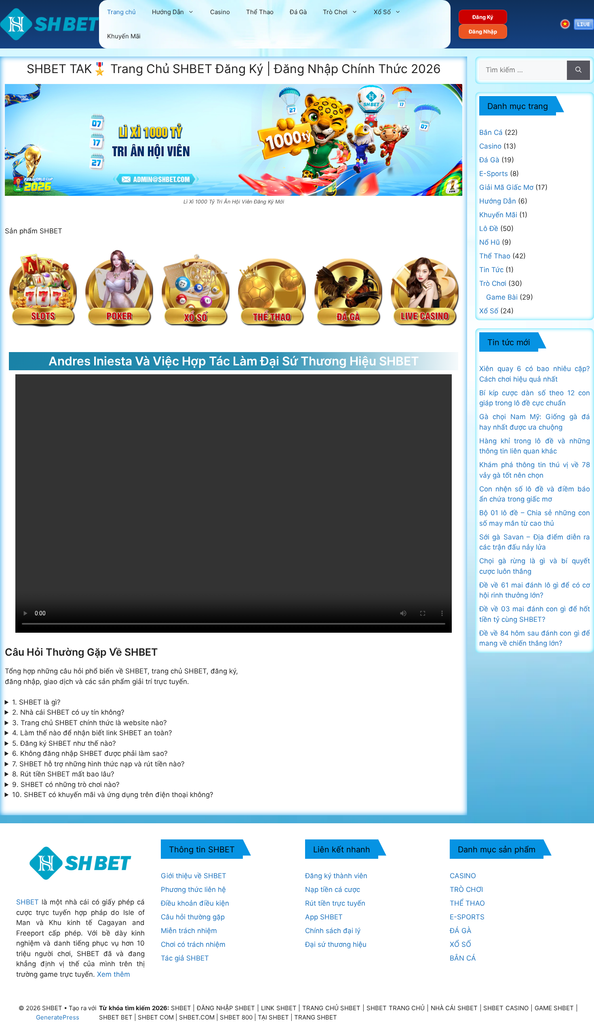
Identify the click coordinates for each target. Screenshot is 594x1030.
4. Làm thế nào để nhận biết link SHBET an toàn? (92, 733)
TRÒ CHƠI (466, 889)
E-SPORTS (467, 917)
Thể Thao (260, 12)
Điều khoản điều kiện (195, 903)
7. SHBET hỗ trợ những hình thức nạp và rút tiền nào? (98, 764)
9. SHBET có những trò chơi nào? (66, 784)
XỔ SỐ (460, 944)
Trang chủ (121, 12)
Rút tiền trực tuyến (335, 903)
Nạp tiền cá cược (332, 889)
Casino (220, 12)
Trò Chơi (335, 12)
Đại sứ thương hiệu (336, 944)
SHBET (27, 902)
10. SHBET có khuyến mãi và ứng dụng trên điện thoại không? (112, 795)
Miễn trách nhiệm (189, 931)
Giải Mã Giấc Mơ (506, 187)
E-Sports (493, 174)
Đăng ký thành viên (336, 876)
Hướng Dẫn (168, 12)
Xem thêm (113, 974)
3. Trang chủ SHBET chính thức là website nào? (89, 723)
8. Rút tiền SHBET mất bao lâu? (63, 774)
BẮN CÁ (463, 958)
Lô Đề (488, 228)
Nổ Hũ (489, 242)
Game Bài (502, 297)
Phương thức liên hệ (193, 889)
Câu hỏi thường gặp (193, 917)
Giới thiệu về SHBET (193, 876)
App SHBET (324, 917)
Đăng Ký (482, 17)
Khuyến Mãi (124, 36)
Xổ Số (382, 12)
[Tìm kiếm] (578, 70)
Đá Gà (298, 12)
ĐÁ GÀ (461, 931)
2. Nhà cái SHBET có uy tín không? (68, 712)
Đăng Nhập (483, 31)
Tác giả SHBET (185, 958)
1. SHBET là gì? (36, 702)
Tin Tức (491, 270)
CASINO (463, 876)
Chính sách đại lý (332, 931)
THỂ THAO (467, 903)
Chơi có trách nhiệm (193, 944)
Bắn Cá (491, 132)
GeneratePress (57, 1017)
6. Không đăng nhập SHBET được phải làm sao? (90, 753)
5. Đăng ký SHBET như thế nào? (64, 743)
